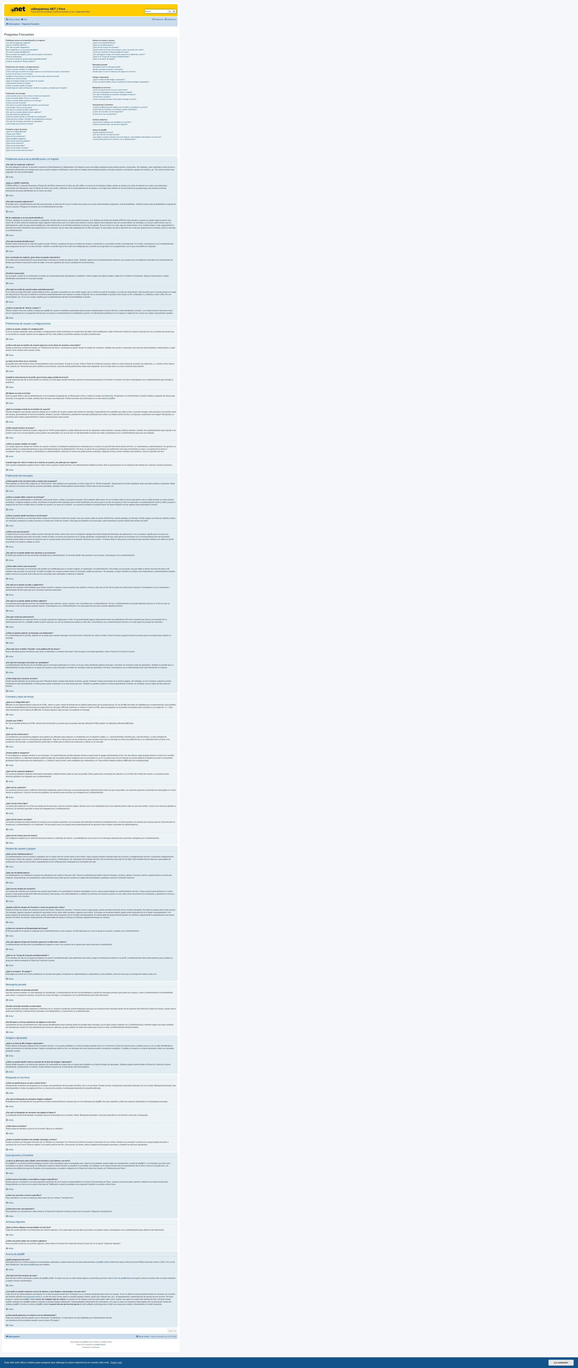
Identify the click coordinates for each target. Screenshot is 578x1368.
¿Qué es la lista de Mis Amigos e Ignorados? (109, 79)
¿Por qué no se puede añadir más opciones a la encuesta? (27, 105)
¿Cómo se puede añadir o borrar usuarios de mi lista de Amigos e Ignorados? (121, 82)
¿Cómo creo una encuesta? (16, 103)
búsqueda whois (33, 1297)
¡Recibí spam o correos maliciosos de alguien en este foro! (114, 71)
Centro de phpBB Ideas (121, 1278)
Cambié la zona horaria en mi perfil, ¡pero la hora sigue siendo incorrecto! (32, 76)
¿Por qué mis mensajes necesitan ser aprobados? (24, 121)
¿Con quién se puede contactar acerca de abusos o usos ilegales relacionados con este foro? (127, 137)
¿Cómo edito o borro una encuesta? (19, 107)
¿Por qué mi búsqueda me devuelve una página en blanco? (114, 94)
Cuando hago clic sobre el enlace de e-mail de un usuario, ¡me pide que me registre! (36, 88)
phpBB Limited (103, 1262)
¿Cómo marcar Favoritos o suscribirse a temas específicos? (115, 109)
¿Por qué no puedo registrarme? (18, 47)
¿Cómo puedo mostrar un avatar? (18, 83)
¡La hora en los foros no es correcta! (19, 74)
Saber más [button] (116, 1362)
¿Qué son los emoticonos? (15, 136)
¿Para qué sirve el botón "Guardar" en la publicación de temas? (29, 119)
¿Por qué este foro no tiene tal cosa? (106, 134)
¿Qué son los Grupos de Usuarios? (106, 47)
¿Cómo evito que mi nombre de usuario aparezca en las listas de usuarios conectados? (38, 71)
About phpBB (29, 1265)
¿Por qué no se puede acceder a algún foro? (22, 110)
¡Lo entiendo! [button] (561, 1362)
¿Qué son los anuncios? (15, 143)
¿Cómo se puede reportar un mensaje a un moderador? (26, 117)
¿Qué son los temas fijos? (15, 145)
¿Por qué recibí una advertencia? (18, 114)
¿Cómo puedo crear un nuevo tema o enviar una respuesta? (28, 96)
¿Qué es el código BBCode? (16, 131)
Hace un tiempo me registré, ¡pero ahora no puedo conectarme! (29, 54)
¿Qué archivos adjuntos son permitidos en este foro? (112, 122)
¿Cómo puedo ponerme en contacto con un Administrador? (114, 139)
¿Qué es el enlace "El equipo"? (104, 59)
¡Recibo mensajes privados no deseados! (108, 69)
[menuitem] (24, 19)
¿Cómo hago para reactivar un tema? (19, 124)
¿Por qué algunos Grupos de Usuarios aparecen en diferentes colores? (119, 54)
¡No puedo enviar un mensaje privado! (106, 67)
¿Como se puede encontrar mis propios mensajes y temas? (114, 99)
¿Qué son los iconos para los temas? (19, 150)
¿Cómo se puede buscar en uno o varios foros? (110, 90)
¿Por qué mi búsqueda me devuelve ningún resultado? (112, 92)
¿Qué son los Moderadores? (103, 45)
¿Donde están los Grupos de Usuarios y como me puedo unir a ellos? (118, 50)
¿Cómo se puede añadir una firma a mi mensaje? (24, 100)
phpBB (111, 398)
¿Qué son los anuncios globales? (18, 141)
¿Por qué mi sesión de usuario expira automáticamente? (26, 59)
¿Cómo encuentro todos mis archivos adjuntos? (110, 124)
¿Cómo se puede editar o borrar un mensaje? (22, 98)
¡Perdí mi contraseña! (14, 57)
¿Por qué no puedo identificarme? (18, 52)
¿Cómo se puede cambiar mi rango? (19, 85)
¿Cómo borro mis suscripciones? (105, 114)
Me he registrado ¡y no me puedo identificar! (22, 50)
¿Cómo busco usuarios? (102, 97)
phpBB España (100, 1344)
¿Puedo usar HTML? (13, 134)
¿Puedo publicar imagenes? (16, 139)
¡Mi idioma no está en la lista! (16, 78)
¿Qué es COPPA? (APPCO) (16, 45)
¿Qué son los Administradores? (104, 43)
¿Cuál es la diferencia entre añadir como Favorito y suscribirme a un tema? (120, 107)
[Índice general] (18, 10)
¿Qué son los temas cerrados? (17, 148)
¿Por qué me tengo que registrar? (18, 43)
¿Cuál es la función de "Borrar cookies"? (20, 61)
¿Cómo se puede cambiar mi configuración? (22, 69)
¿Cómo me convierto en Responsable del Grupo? (111, 52)
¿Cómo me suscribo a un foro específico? (108, 112)
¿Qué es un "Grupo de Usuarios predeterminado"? (111, 57)
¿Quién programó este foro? (103, 132)
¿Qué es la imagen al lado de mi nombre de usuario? (25, 81)
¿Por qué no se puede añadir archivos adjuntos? (23, 112)
